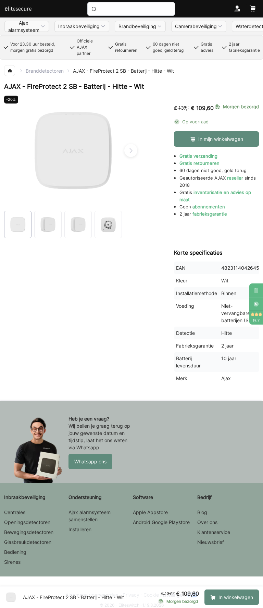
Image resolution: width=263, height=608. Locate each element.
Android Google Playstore (161, 522)
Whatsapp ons (90, 461)
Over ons (207, 522)
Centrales (14, 512)
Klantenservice (213, 532)
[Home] (18, 8)
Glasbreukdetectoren (27, 542)
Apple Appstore (150, 512)
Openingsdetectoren (27, 522)
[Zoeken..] (131, 9)
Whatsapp (87, 447)
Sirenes (12, 562)
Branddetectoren (45, 71)
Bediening (15, 552)
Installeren (79, 529)
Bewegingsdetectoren (28, 532)
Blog (202, 512)
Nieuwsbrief (210, 542)
